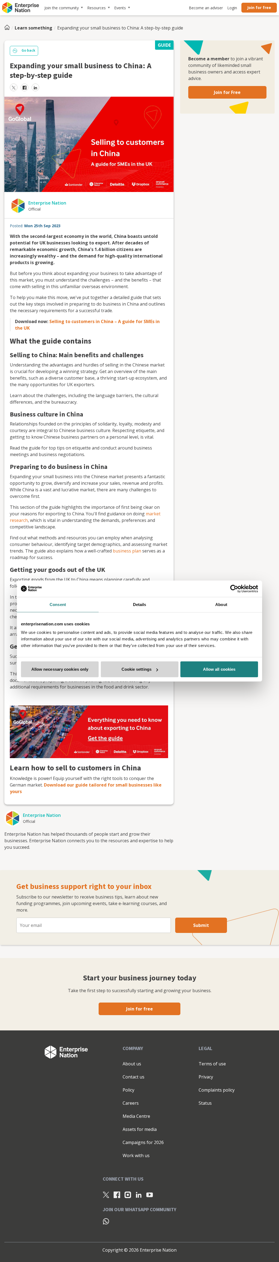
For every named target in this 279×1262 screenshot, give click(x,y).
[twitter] (13, 87)
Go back (28, 50)
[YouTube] (149, 1194)
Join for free (259, 7)
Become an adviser (206, 7)
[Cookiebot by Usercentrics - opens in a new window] (234, 588)
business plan (127, 551)
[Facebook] (117, 1194)
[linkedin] (35, 87)
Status (205, 1103)
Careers (131, 1103)
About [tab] (221, 604)
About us (132, 1064)
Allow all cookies (219, 669)
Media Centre (136, 1116)
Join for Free (227, 92)
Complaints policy (217, 1090)
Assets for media (140, 1129)
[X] (106, 1194)
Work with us (136, 1155)
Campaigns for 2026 (143, 1142)
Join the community (61, 7)
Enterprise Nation (47, 203)
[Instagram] (128, 1194)
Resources (96, 7)
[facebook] (24, 87)
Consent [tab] (58, 604)
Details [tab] (139, 604)
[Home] (8, 28)
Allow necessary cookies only (60, 669)
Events (120, 7)
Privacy (206, 1077)
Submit (201, 925)
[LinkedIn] (138, 1194)
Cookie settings (137, 669)
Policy (128, 1090)
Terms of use (212, 1064)
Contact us (133, 1077)
